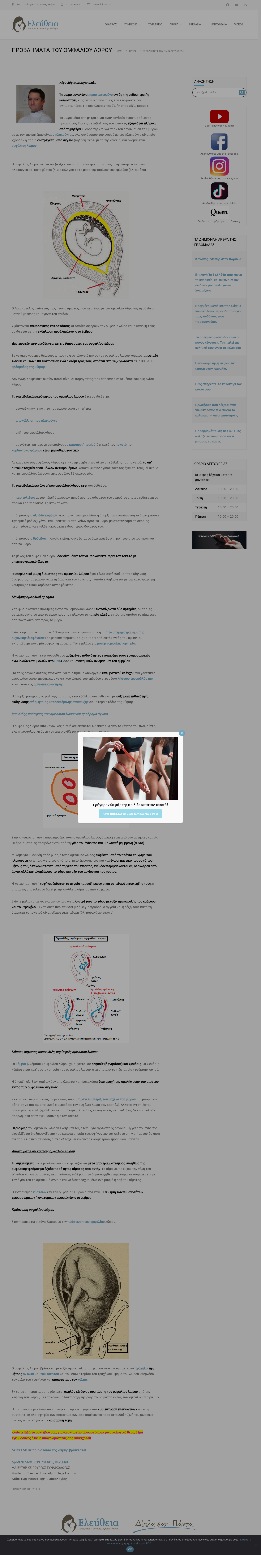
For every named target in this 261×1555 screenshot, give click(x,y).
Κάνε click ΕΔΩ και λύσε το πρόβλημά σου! (130, 813)
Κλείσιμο (182, 733)
